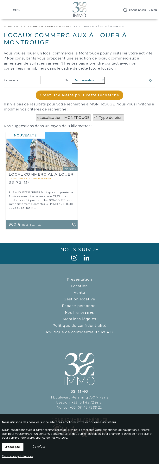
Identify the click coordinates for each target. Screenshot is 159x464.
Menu (17, 10)
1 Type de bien (109, 118)
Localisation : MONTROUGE (65, 118)
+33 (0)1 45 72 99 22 (86, 407)
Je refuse (39, 446)
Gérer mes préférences (17, 456)
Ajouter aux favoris (74, 226)
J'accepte (12, 447)
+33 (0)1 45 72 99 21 (87, 402)
